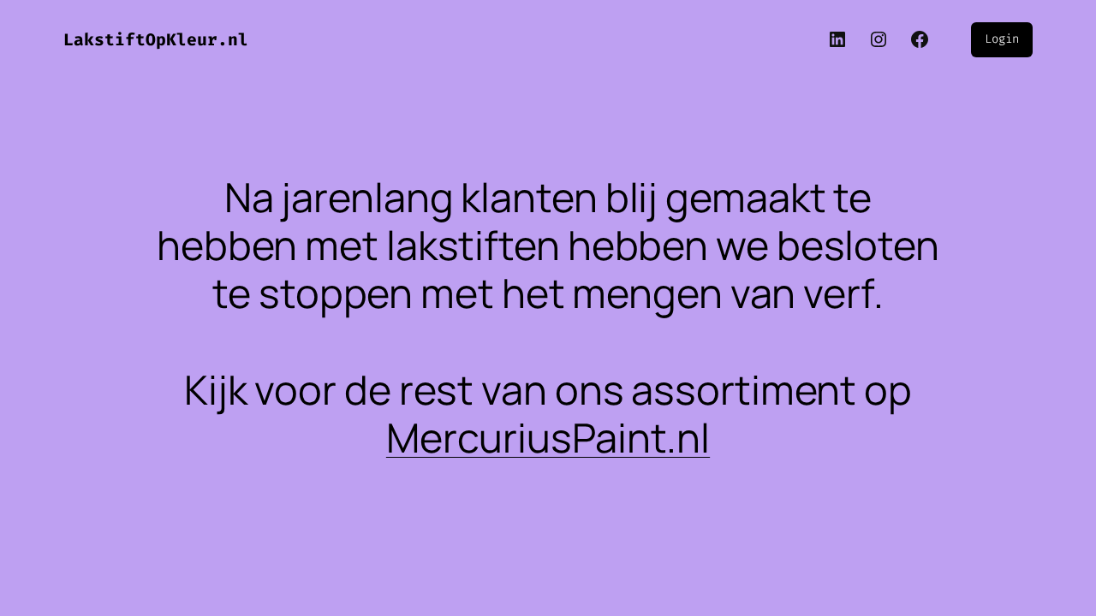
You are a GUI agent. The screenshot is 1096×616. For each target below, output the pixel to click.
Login (1002, 39)
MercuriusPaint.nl (548, 437)
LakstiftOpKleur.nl (155, 39)
